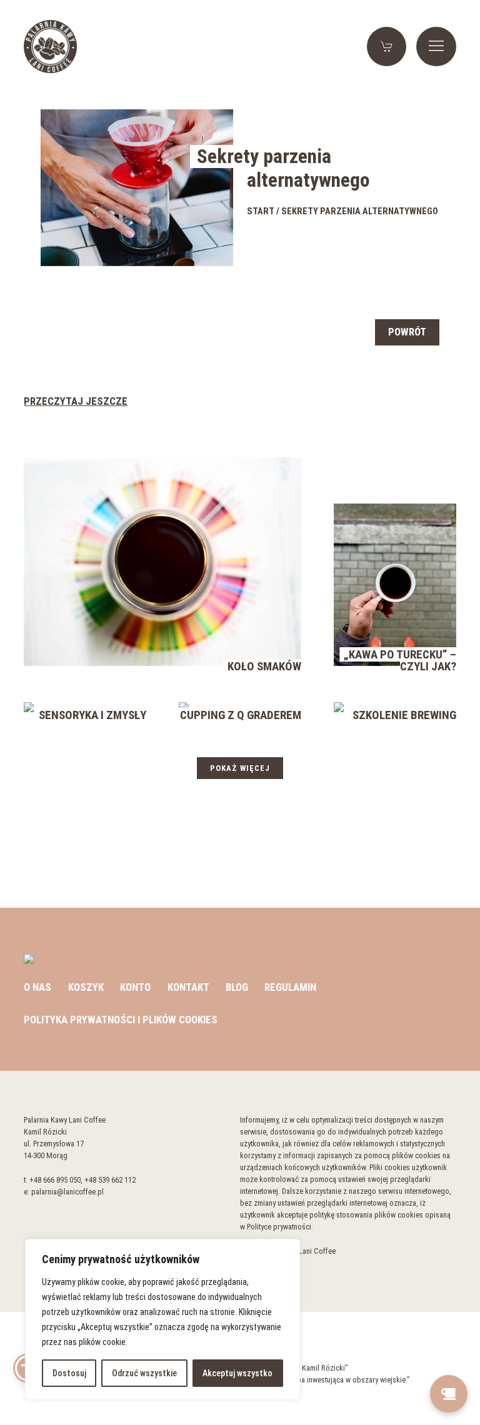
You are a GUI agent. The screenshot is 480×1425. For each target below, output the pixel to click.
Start (260, 211)
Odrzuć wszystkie (144, 1373)
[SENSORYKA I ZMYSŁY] (29, 706)
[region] (162, 1319)
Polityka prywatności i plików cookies (121, 1019)
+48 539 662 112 (110, 1179)
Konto (135, 987)
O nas (37, 987)
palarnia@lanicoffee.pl (67, 1191)
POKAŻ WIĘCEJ (240, 768)
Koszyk (86, 987)
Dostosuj (69, 1373)
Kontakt (188, 987)
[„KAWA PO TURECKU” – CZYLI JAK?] (395, 583)
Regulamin (290, 987)
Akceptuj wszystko (237, 1373)
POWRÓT (407, 331)
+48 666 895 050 (55, 1179)
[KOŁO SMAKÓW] (162, 560)
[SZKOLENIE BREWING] (339, 706)
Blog (237, 987)
